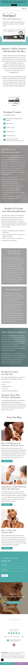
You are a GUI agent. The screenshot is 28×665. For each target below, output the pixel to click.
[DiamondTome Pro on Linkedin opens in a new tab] (9, 633)
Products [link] (7, 13)
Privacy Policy (16, 636)
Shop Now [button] (14, 4)
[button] (2, 660)
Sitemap (22, 636)
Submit (4, 576)
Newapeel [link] (11, 13)
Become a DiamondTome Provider (14, 595)
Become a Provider (14, 602)
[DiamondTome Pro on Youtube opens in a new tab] (16, 633)
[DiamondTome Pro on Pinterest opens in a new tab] (19, 633)
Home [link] (4, 13)
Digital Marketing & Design (15, 640)
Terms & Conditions (8, 636)
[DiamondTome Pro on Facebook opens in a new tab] (14, 633)
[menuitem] (9, 633)
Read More (6, 461)
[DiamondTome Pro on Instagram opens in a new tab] (11, 633)
